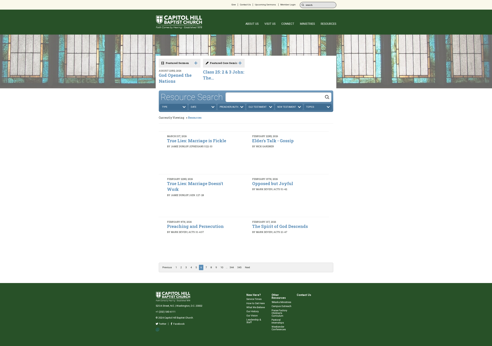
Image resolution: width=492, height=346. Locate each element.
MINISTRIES (307, 24)
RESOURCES (328, 24)
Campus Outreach (281, 306)
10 (221, 267)
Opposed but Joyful (272, 183)
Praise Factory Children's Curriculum (279, 313)
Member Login (288, 4)
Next (247, 267)
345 (239, 267)
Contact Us (245, 4)
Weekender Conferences (279, 328)
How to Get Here (255, 303)
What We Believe (255, 307)
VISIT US (270, 24)
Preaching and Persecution (195, 226)
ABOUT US (252, 24)
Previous (167, 267)
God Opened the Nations (175, 78)
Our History (252, 311)
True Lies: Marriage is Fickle (196, 140)
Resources (194, 117)
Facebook (179, 324)
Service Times (254, 299)
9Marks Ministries (281, 302)
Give (233, 4)
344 (232, 267)
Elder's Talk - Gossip (273, 140)
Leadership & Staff (253, 321)
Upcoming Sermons (265, 4)
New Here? (253, 294)
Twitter (162, 324)
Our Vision (252, 315)
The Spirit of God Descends (280, 226)
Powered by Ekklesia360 (158, 330)
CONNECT (287, 24)
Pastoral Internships (278, 321)
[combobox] (278, 97)
